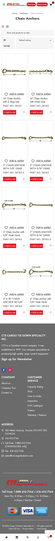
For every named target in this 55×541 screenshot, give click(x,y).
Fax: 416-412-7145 (14, 451)
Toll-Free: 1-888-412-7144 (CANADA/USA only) (18, 444)
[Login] (37, 537)
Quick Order (42, 4)
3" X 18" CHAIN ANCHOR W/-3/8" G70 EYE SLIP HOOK (13, 303)
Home (14, 13)
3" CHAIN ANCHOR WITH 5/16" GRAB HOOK (40, 235)
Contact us (6, 392)
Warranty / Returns (37, 415)
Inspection (33, 401)
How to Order (35, 396)
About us (5, 383)
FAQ (30, 391)
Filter (7, 46)
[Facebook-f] (3, 370)
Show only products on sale (18, 32)
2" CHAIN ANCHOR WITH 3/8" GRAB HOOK (14, 168)
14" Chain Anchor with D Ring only (12, 100)
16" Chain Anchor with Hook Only (39, 100)
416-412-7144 (12, 438)
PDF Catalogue (35, 405)
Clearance (31, 4)
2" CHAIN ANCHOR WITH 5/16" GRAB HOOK (40, 168)
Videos (31, 410)
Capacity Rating (35, 386)
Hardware (24, 13)
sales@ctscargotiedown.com (19, 455)
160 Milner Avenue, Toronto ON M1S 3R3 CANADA (26, 432)
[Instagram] (10, 370)
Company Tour (8, 388)
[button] (31, 4)
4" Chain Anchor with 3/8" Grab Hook (40, 300)
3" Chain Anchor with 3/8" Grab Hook (13, 233)
